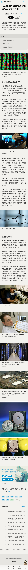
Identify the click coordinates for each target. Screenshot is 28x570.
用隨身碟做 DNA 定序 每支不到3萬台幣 (17, 533)
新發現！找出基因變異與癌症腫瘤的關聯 (16, 537)
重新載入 (14, 561)
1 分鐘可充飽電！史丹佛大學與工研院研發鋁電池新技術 (17, 515)
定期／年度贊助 (7, 479)
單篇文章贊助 (7, 476)
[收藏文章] (21, 13)
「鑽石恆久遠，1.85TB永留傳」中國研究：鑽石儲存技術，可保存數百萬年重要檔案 (17, 526)
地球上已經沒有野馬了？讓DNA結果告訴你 (16, 544)
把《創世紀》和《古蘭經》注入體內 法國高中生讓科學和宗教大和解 (17, 522)
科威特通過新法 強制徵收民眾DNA (17, 519)
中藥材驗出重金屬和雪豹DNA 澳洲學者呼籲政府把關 (16, 530)
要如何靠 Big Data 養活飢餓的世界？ (17, 512)
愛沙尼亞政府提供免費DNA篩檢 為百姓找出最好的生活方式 (17, 541)
